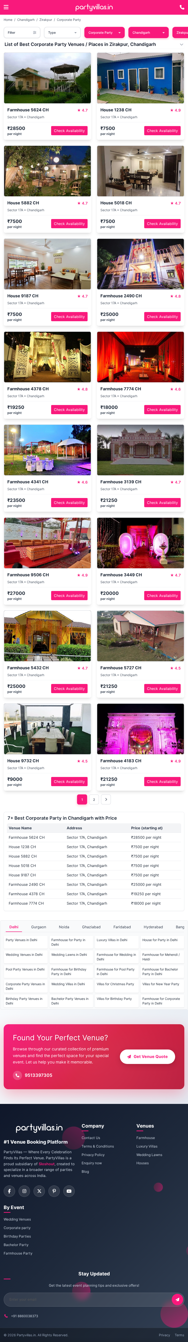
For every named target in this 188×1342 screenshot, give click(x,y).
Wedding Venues (17, 1219)
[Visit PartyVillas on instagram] (24, 1191)
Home (8, 20)
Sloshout (47, 1164)
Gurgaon (38, 927)
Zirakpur (45, 20)
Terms (179, 1335)
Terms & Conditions (98, 1146)
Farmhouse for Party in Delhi (68, 942)
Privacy (164, 1335)
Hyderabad (153, 927)
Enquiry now (92, 1163)
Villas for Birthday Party (114, 999)
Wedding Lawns (149, 1155)
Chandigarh (26, 20)
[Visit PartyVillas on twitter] (39, 1191)
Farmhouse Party (18, 1253)
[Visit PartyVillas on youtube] (69, 1191)
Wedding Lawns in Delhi (69, 955)
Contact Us (91, 1138)
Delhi (13, 927)
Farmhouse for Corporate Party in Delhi (161, 1001)
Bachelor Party (16, 1245)
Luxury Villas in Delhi (112, 940)
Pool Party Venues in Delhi (25, 969)
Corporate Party (69, 20)
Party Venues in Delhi (21, 940)
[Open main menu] (6, 7)
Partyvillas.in (26, 1335)
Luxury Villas (147, 1146)
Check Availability (69, 130)
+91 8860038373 (24, 1316)
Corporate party (17, 1228)
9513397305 (38, 1075)
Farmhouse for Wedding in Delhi (116, 957)
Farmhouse (145, 1138)
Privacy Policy (93, 1155)
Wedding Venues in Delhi (24, 955)
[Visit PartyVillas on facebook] (9, 1191)
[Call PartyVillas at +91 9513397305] (182, 7)
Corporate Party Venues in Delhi (25, 986)
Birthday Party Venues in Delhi (24, 1001)
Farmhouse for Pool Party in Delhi (116, 971)
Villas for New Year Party (160, 984)
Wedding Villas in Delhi (68, 984)
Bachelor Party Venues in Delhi (69, 1001)
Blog (85, 1171)
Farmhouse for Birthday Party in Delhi (68, 971)
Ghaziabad (91, 927)
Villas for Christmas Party (115, 984)
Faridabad (122, 927)
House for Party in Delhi (159, 940)
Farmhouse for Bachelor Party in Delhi (160, 971)
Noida (64, 927)
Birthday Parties (17, 1236)
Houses (142, 1163)
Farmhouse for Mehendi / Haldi (161, 957)
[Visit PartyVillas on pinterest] (54, 1191)
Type (52, 32)
